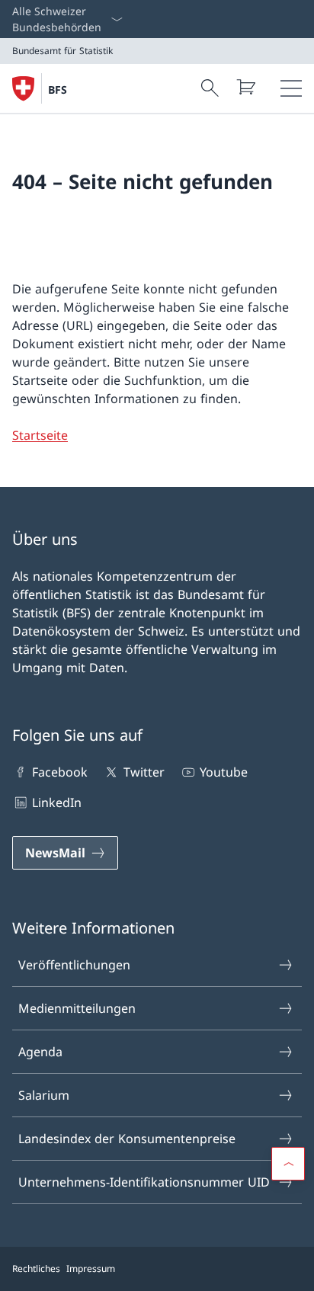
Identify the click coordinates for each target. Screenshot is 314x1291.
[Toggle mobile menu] (291, 88)
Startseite (40, 435)
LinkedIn (57, 802)
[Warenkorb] (245, 87)
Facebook (60, 772)
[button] (288, 1163)
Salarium (43, 1095)
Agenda (40, 1051)
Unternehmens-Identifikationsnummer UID (144, 1182)
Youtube (224, 772)
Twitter (143, 772)
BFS (57, 89)
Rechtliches (36, 1268)
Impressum (90, 1268)
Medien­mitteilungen (77, 1008)
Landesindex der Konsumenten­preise (127, 1138)
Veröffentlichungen (74, 964)
